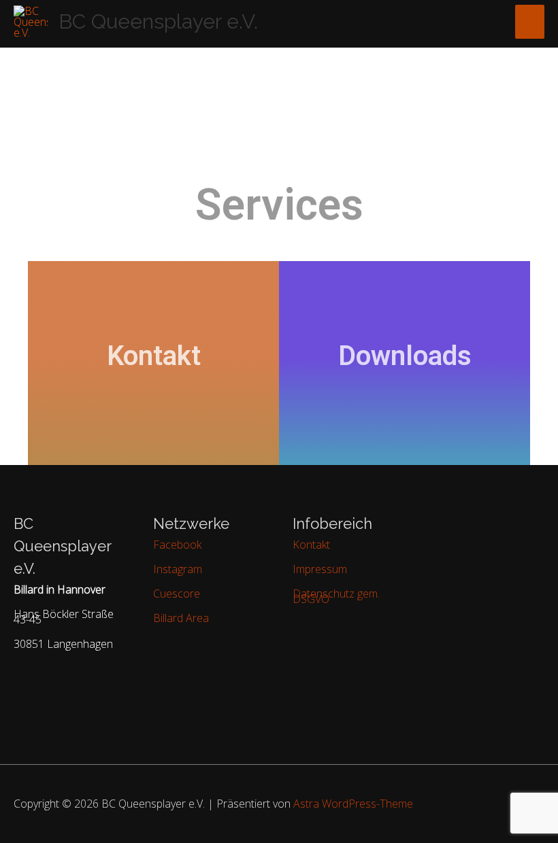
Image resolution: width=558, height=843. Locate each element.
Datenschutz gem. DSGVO (336, 596)
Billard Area (181, 617)
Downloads (405, 356)
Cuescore (176, 593)
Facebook (177, 544)
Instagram (177, 569)
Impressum (320, 569)
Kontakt (154, 356)
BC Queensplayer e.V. (158, 21)
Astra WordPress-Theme (353, 803)
